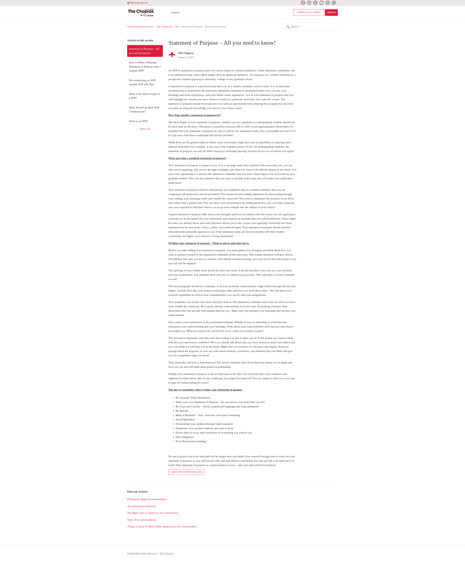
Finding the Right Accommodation (146, 499)
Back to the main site (138, 2)
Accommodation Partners (141, 506)
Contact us (175, 12)
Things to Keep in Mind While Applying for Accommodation (161, 526)
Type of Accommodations (141, 519)
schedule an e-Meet (308, 12)
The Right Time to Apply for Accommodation (153, 512)
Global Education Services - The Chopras (150, 553)
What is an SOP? (138, 121)
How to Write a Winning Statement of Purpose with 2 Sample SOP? (145, 66)
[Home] (140, 16)
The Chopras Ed (165, 26)
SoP (177, 26)
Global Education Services (140, 26)
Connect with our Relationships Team (186, 472)
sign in (331, 12)
